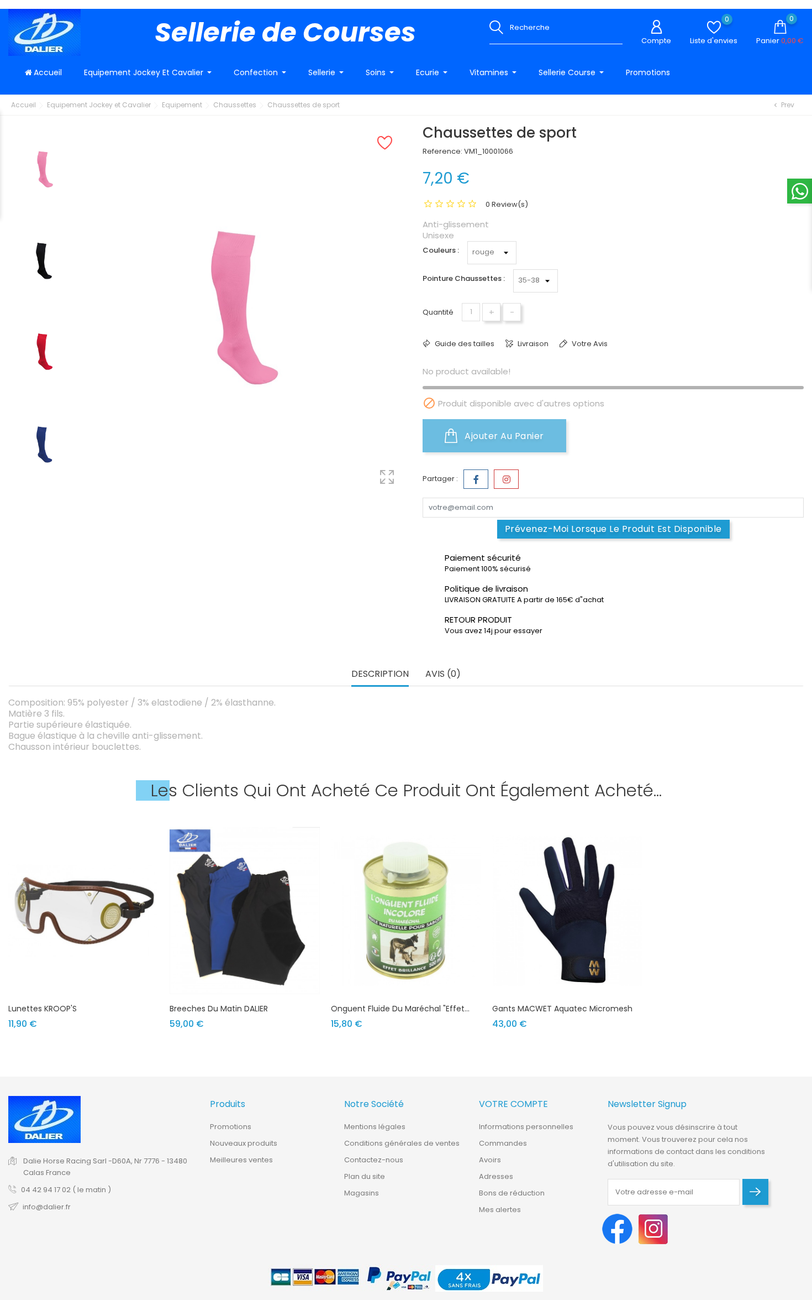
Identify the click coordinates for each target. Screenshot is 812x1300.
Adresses (496, 1176)
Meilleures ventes (241, 1160)
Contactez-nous (373, 1160)
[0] (714, 27)
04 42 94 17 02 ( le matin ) (66, 1189)
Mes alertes (500, 1209)
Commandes (503, 1143)
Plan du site (364, 1176)
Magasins (361, 1193)
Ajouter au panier (503, 436)
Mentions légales (374, 1126)
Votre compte (513, 1104)
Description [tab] (380, 674)
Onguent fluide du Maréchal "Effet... (400, 1008)
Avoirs (490, 1160)
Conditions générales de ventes (402, 1143)
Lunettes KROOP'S (42, 1008)
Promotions (230, 1126)
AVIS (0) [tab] (443, 674)
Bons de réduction (512, 1193)
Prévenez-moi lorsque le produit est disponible (613, 529)
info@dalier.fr (47, 1207)
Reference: (442, 151)
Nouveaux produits (243, 1143)
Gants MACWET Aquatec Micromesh (562, 1008)
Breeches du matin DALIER (219, 1008)
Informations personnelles (526, 1126)
